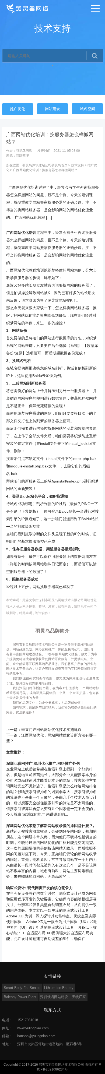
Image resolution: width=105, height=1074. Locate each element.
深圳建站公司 (41, 165)
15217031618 (27, 1020)
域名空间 (87, 109)
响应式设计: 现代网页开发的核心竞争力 (39, 888)
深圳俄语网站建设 (54, 997)
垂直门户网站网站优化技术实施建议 (51, 729)
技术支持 (77, 165)
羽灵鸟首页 (59, 165)
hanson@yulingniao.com (36, 1036)
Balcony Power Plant (20, 997)
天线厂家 (79, 997)
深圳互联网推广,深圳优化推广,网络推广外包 (43, 763)
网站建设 (52, 109)
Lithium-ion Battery (59, 988)
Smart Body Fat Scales (22, 988)
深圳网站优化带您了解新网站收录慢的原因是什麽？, (50, 825)
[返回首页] (27, 8)
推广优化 (17, 109)
